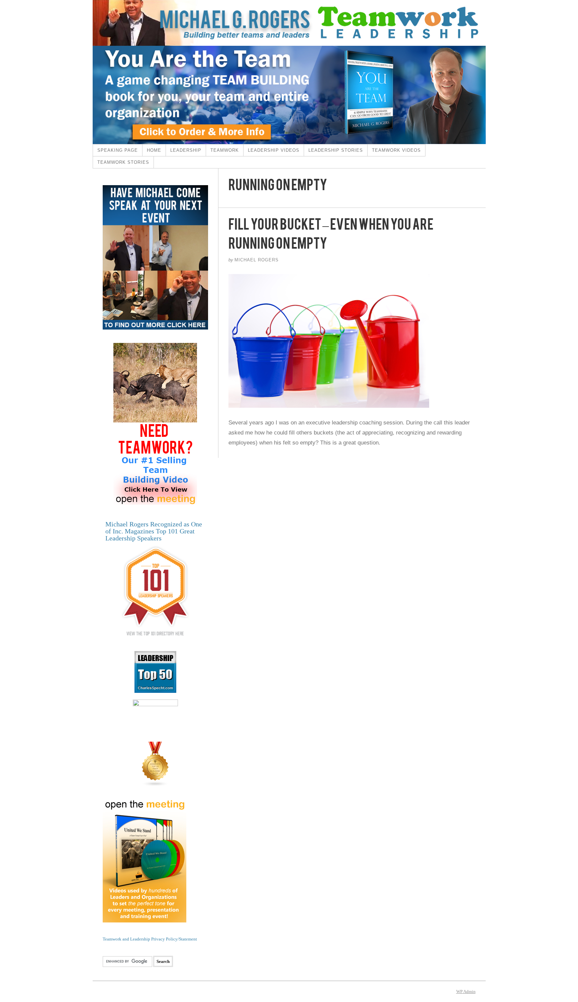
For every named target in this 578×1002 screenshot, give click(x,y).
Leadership (185, 150)
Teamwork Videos (396, 150)
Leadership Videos (273, 150)
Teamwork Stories (123, 162)
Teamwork (224, 150)
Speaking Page (117, 150)
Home (154, 150)
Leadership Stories (335, 150)
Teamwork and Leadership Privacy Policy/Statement (150, 939)
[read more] (352, 341)
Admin (466, 991)
